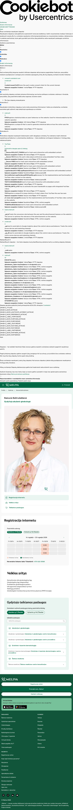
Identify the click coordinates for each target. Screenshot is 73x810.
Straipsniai (4, 766)
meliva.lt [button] (7, 114)
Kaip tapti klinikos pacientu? (10, 758)
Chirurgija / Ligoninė (8, 736)
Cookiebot (46, 305)
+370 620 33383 (39, 561)
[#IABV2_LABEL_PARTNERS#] (10, 330)
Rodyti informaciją (6, 63)
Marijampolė (42, 740)
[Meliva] (36, 679)
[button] (39, 80)
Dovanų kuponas (6, 781)
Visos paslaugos (6, 747)
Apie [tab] (1, 29)
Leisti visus (27, 381)
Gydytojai (10, 390)
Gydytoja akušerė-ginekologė (17, 402)
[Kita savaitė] (64, 537)
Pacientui (4, 751)
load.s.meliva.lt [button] (9, 211)
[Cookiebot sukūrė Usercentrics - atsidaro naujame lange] (36, 10)
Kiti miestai (41, 747)
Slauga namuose (6, 784)
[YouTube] (17, 795)
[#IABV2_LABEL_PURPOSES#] (10, 316)
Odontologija (5, 725)
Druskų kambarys (6, 729)
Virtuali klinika (6, 740)
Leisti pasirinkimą (11, 381)
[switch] (0, 51)
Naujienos (4, 762)
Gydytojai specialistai (8, 721)
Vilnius (40, 717)
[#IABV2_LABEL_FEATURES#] (10, 323)
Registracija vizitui (7, 755)
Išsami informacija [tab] (6, 24)
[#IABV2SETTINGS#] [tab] (7, 27)
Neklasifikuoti (5, 240)
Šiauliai (40, 729)
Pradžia (3, 390)
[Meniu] (3, 385)
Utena (39, 743)
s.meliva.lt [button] (8, 223)
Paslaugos (4, 714)
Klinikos (40, 714)
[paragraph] (36, 356)
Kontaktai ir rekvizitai (8, 790)
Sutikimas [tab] (3, 22)
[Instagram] (3, 795)
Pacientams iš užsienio (8, 777)
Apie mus (4, 787)
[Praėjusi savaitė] (9, 537)
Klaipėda (40, 725)
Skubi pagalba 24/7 (7, 743)
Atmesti (2, 381)
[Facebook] (8, 795)
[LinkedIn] (13, 795)
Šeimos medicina (6, 717)
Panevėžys (41, 732)
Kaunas (40, 721)
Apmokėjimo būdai (7, 773)
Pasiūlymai (4, 770)
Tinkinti (20, 381)
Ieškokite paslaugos (13, 618)
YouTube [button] (7, 145)
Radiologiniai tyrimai (8, 732)
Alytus (40, 736)
